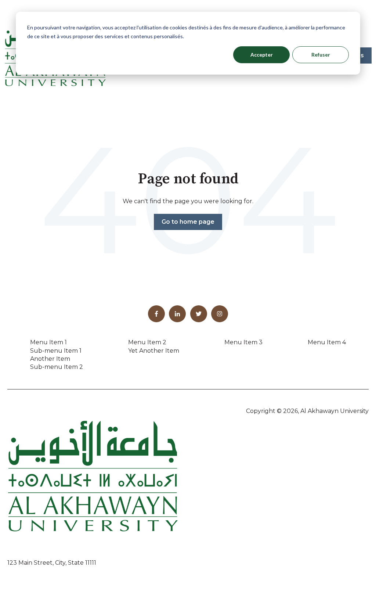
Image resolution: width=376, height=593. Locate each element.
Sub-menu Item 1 (56, 350)
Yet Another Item (153, 350)
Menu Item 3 (243, 342)
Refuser (320, 54)
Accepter (261, 54)
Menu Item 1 (48, 342)
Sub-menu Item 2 (56, 366)
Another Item (50, 358)
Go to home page (188, 221)
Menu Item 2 (147, 342)
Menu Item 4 (327, 342)
